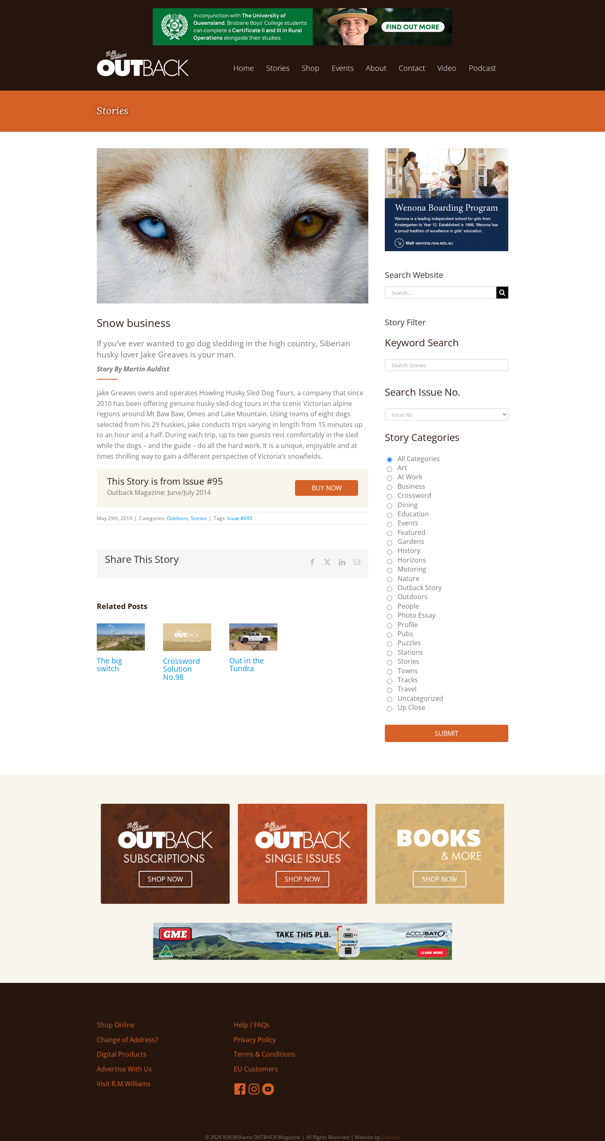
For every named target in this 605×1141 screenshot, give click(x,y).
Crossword (414, 495)
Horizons (412, 560)
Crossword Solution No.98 (181, 669)
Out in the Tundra (246, 665)
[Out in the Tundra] (253, 627)
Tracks (408, 679)
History (409, 550)
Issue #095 (239, 518)
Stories (199, 518)
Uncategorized (420, 698)
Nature (408, 578)
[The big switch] (121, 627)
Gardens (411, 541)
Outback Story (420, 587)
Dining (408, 504)
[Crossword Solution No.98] (187, 627)
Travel (407, 688)
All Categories (419, 458)
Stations (410, 652)
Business (411, 486)
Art (402, 467)
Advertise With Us (124, 1068)
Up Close (411, 707)
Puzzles (409, 642)
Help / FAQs (252, 1024)
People (408, 606)
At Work (410, 476)
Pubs (405, 633)
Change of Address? (127, 1039)
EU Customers (256, 1068)
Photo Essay (416, 615)
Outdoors (177, 518)
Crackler (390, 1137)
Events (408, 522)
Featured (412, 532)
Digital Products (122, 1054)
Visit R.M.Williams (124, 1083)
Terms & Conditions (265, 1054)
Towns (408, 670)
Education (413, 513)
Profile (408, 624)
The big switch (109, 665)
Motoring (412, 569)
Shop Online (116, 1024)
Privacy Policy (255, 1039)
